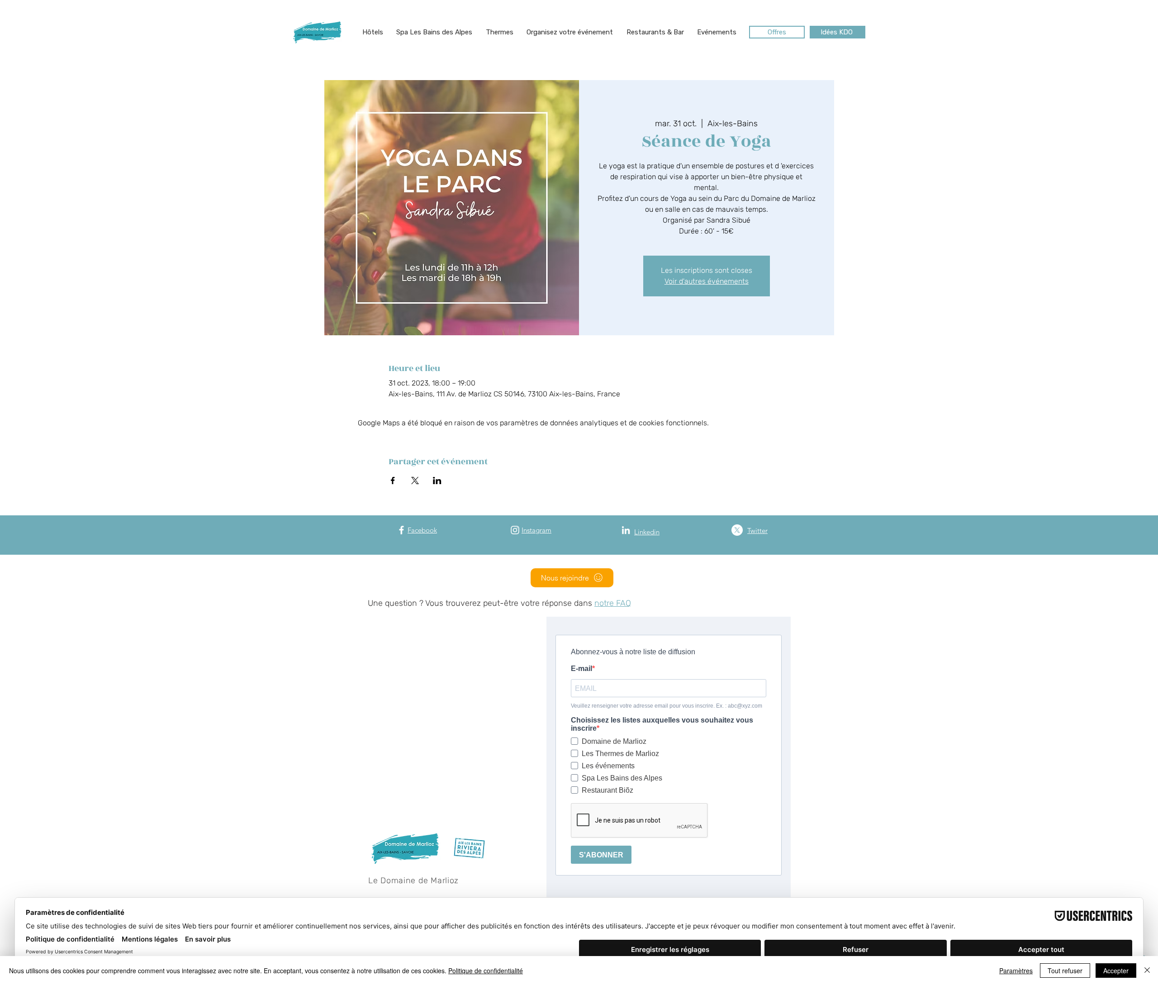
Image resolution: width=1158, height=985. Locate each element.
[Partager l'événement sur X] (415, 480)
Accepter (1116, 970)
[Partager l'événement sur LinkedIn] (437, 480)
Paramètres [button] (1016, 970)
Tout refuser (1065, 970)
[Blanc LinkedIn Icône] (625, 530)
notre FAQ (612, 603)
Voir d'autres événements (706, 281)
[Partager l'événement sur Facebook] (393, 480)
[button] (372, 32)
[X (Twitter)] (737, 530)
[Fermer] (1147, 970)
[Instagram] (515, 530)
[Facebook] (401, 530)
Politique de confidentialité (485, 970)
